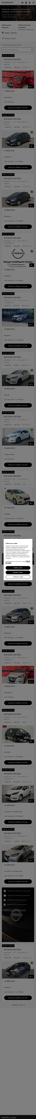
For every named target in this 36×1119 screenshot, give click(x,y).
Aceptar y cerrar (18, 567)
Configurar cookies (18, 577)
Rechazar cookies (18, 572)
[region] (18, 559)
